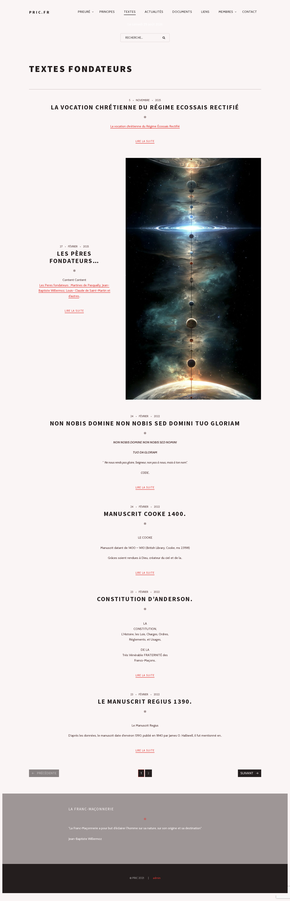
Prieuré (84, 12)
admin (157, 878)
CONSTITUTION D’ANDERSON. (145, 599)
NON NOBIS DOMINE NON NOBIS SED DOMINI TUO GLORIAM (145, 423)
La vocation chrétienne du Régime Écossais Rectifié (145, 126)
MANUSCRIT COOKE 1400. (145, 514)
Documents (182, 12)
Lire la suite (145, 141)
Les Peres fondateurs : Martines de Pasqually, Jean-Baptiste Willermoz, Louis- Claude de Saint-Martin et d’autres (74, 290)
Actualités (154, 12)
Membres (226, 12)
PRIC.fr (39, 12)
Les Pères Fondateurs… (74, 257)
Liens (205, 12)
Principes (107, 12)
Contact (249, 12)
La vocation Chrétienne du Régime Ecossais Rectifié (145, 107)
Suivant (246, 773)
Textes (130, 12)
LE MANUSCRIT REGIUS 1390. (145, 701)
